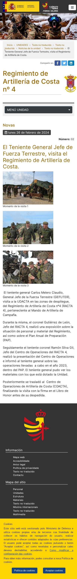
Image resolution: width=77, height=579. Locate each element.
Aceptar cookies (54, 570)
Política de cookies (24, 570)
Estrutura (18, 496)
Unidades (18, 493)
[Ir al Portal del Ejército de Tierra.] (38, 26)
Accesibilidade (21, 461)
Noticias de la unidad (29, 48)
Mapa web (19, 457)
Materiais (18, 500)
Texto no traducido (41, 45)
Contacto (18, 475)
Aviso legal (19, 464)
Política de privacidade (26, 468)
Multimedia (19, 514)
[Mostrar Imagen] (28, 187)
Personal (18, 489)
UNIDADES (22, 45)
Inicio (10, 45)
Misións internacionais (25, 507)
